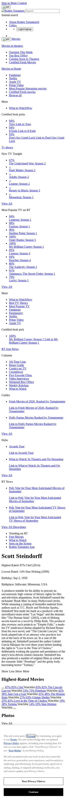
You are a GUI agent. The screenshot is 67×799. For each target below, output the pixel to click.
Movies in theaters (12, 45)
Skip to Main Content (14, 3)
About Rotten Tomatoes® (24, 22)
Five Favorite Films (20, 375)
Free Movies (16, 536)
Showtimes (19, 527)
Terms (13, 739)
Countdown (16, 371)
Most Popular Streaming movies (28, 88)
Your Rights (15, 750)
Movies (16, 38)
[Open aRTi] (6, 7)
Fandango (15, 75)
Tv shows (7, 147)
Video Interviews (19, 378)
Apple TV (15, 81)
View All (6, 203)
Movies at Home (11, 68)
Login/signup (24, 29)
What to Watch (20, 108)
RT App (6, 349)
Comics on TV (17, 368)
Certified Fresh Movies (22, 62)
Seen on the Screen (20, 543)
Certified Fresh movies (22, 92)
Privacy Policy (11, 743)
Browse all (15, 95)
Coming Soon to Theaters (24, 59)
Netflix (13, 78)
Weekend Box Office (21, 382)
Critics (13, 25)
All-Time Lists (17, 361)
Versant (31, 736)
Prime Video (16, 85)
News (15, 349)
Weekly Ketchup (19, 385)
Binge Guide (16, 365)
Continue (33, 792)
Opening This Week (21, 52)
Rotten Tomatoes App (22, 546)
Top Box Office (18, 55)
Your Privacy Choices (33, 781)
